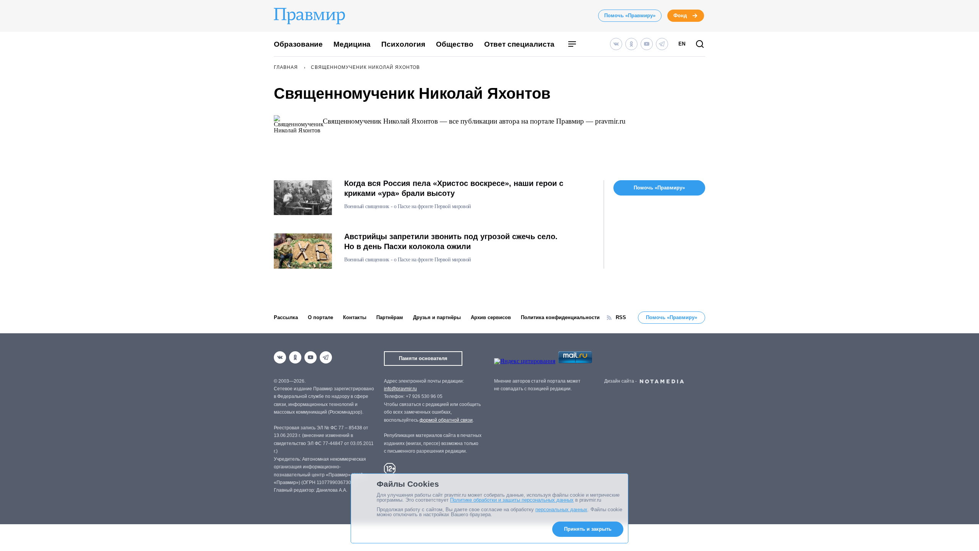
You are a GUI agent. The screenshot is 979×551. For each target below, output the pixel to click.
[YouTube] (647, 44)
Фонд (680, 15)
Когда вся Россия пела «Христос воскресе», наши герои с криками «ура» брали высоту (453, 188)
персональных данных (561, 509)
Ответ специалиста (519, 44)
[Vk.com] (616, 44)
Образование (298, 44)
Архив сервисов (491, 317)
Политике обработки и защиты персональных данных (512, 500)
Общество (454, 44)
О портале (320, 317)
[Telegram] (662, 44)
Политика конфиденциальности (560, 317)
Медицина (352, 44)
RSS (621, 317)
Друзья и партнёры (437, 317)
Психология (403, 44)
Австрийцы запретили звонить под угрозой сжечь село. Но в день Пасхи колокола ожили (451, 241)
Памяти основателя (423, 358)
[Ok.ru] (631, 44)
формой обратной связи (446, 420)
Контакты (354, 317)
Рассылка (286, 317)
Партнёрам (389, 317)
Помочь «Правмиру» (629, 15)
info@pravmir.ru (400, 388)
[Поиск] (699, 44)
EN (681, 44)
